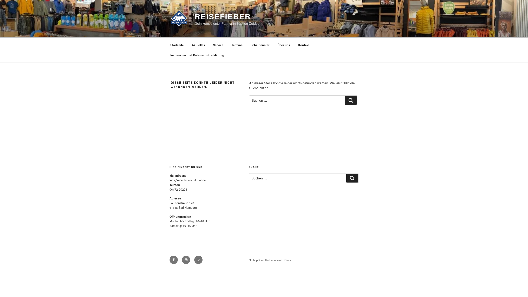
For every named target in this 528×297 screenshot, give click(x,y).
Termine (237, 45)
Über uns (283, 45)
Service (218, 45)
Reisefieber (223, 16)
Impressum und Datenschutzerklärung (197, 55)
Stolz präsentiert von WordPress (270, 260)
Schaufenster (260, 45)
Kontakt (303, 45)
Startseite (177, 45)
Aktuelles (198, 45)
